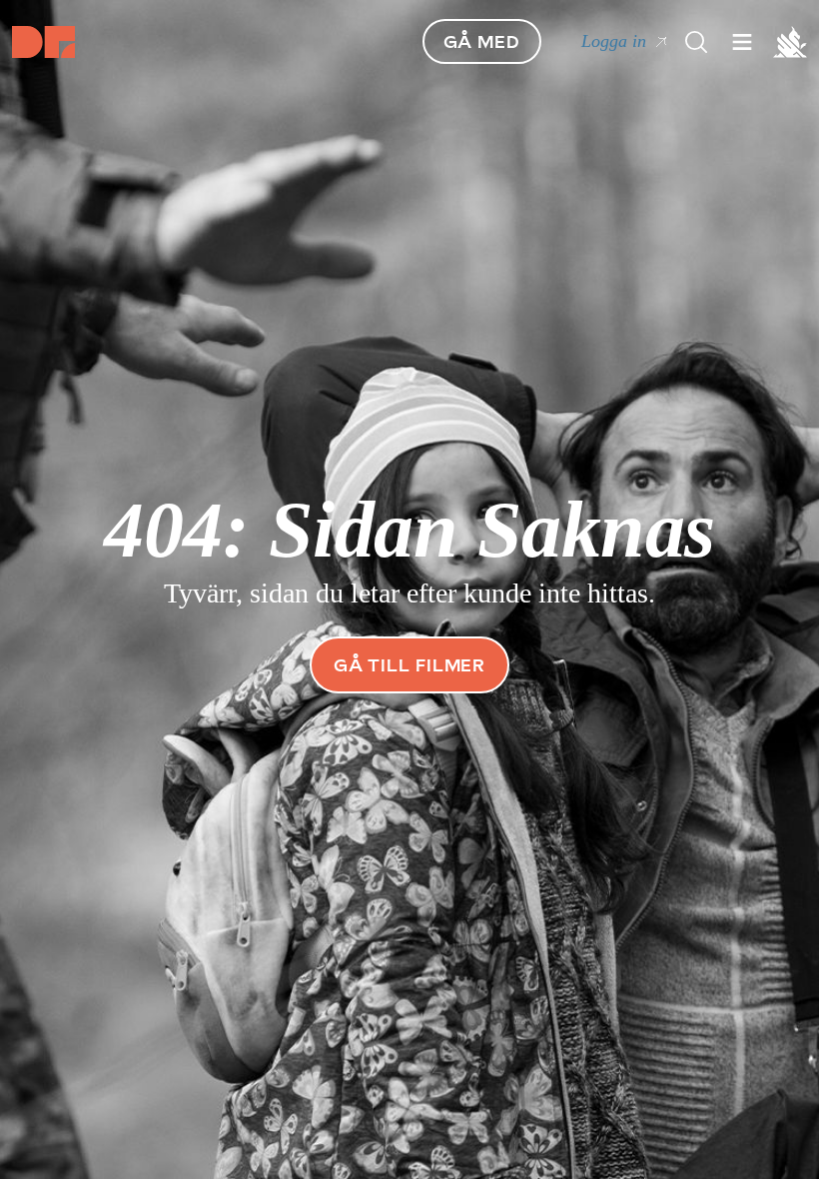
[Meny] (696, 42)
